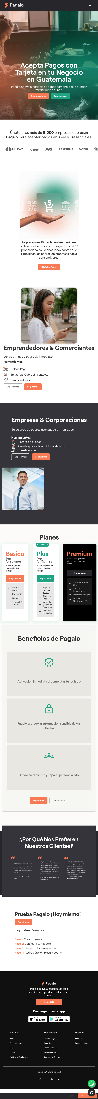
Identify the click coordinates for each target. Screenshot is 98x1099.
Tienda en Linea (50, 1048)
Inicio (12, 1039)
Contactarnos (59, 800)
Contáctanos (41, 456)
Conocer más (13, 386)
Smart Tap (48, 1043)
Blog (11, 1048)
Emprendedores (38, 96)
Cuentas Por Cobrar (52, 1057)
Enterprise (79, 1039)
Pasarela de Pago (51, 1052)
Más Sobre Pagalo (49, 267)
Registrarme (87, 1096)
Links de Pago (49, 1039)
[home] (27, 6)
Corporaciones (60, 96)
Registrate (49, 1002)
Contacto (13, 1052)
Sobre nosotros (16, 1043)
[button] (90, 6)
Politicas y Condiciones (19, 1057)
